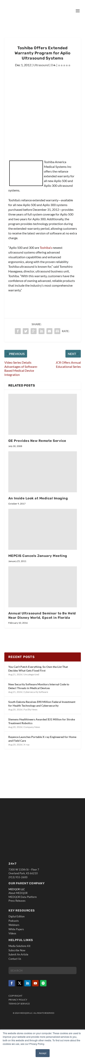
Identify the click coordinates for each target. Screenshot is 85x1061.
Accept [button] (42, 1053)
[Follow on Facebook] (11, 983)
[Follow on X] (19, 983)
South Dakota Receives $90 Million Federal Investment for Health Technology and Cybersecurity (41, 703)
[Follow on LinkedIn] (27, 983)
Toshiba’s (46, 247)
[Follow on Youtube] (35, 983)
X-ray (26, 744)
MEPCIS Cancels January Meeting (37, 556)
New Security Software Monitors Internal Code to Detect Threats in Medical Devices (38, 686)
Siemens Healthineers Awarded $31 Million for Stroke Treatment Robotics (41, 721)
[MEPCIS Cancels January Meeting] (42, 529)
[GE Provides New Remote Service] (42, 414)
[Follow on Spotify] (43, 983)
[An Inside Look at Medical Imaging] (42, 471)
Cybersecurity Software (36, 691)
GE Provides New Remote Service (37, 441)
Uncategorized (31, 674)
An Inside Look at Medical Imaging (38, 498)
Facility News (30, 709)
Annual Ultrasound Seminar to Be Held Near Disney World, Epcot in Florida (42, 615)
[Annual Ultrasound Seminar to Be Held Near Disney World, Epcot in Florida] (42, 586)
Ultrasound (41, 65)
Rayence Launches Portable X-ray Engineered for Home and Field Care (42, 738)
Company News (32, 727)
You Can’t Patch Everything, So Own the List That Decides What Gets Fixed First (38, 668)
